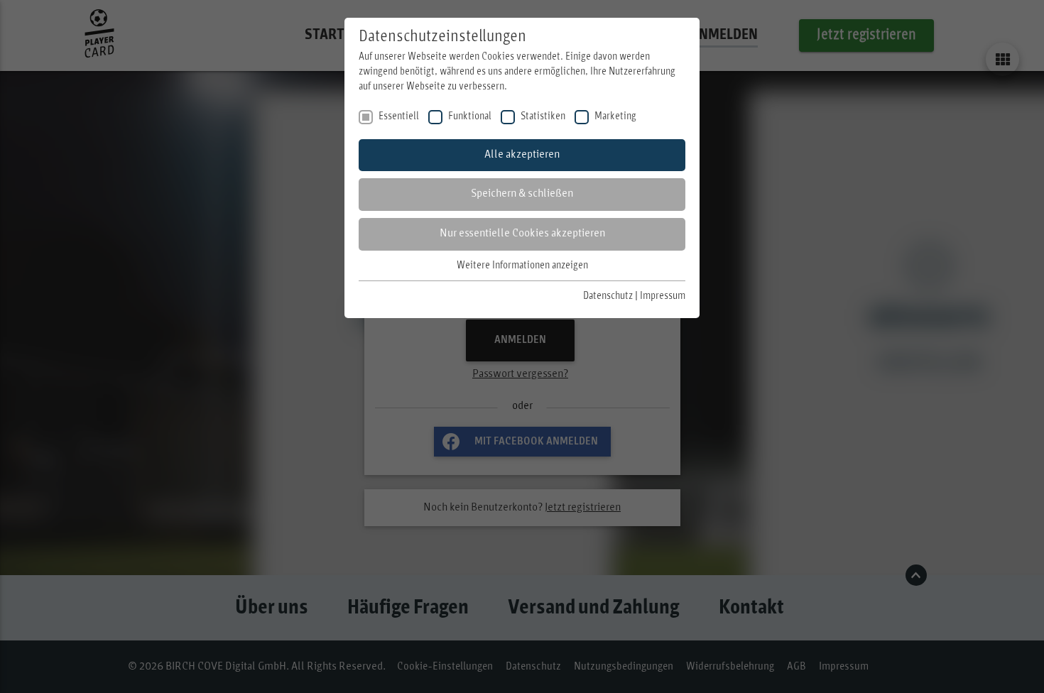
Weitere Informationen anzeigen (522, 266)
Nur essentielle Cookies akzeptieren (522, 233)
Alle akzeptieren (522, 154)
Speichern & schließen (522, 194)
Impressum (662, 296)
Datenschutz (608, 296)
